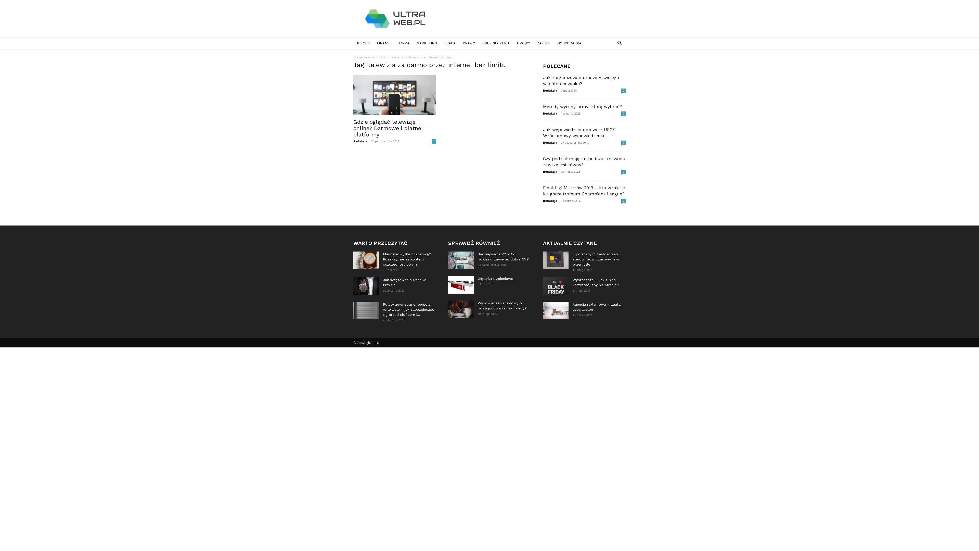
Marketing (427, 43)
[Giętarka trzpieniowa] (461, 285)
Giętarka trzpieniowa (495, 279)
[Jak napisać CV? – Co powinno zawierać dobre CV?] (461, 260)
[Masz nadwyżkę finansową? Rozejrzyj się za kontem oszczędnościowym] (366, 260)
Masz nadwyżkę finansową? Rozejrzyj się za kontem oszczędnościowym (407, 259)
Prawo (469, 43)
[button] (619, 43)
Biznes (363, 43)
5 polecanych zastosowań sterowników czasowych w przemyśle (596, 259)
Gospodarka (569, 43)
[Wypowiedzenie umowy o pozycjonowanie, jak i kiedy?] (461, 309)
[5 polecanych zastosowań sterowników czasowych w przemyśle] (556, 260)
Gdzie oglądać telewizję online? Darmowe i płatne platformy (387, 128)
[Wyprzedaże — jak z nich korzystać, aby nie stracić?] (556, 286)
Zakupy (543, 43)
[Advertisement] (533, 18)
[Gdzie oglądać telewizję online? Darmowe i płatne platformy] (394, 95)
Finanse (384, 43)
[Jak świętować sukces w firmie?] (366, 286)
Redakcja (360, 141)
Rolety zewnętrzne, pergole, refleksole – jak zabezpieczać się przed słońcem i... (408, 309)
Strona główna (363, 57)
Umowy (523, 43)
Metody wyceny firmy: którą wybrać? (582, 106)
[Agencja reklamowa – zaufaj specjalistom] (556, 310)
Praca (450, 43)
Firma (404, 43)
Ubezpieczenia (496, 43)
